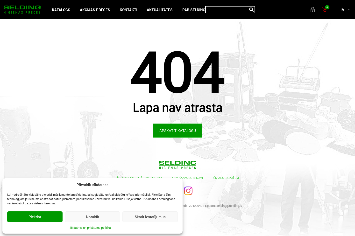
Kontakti (128, 9)
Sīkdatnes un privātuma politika (90, 227)
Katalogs (61, 9)
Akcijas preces (95, 9)
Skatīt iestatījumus (150, 216)
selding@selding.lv (229, 205)
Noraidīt (92, 216)
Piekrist (34, 216)
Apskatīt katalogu (177, 130)
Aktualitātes (160, 9)
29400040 (195, 205)
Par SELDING (193, 9)
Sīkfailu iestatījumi (226, 178)
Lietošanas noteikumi (187, 178)
